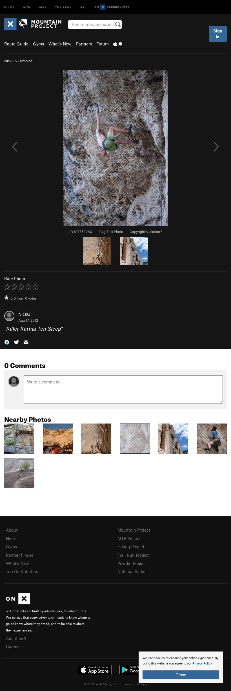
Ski (83, 7)
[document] (181, 667)
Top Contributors (22, 571)
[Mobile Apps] (117, 43)
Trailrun (63, 7)
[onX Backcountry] (112, 7)
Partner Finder (19, 555)
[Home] (35, 24)
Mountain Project (133, 529)
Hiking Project (130, 546)
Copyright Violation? (146, 231)
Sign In (217, 33)
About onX (16, 638)
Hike (43, 7)
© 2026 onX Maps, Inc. (101, 684)
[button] (6, 342)
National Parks (131, 571)
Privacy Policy (202, 663)
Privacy (142, 684)
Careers (13, 646)
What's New (60, 43)
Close (181, 674)
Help (10, 538)
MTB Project (129, 538)
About (11, 529)
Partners (84, 43)
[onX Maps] (18, 602)
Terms (127, 684)
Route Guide (16, 43)
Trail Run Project (133, 555)
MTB (26, 7)
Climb (9, 7)
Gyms (38, 43)
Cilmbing (25, 61)
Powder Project (131, 563)
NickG (9, 61)
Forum (102, 43)
